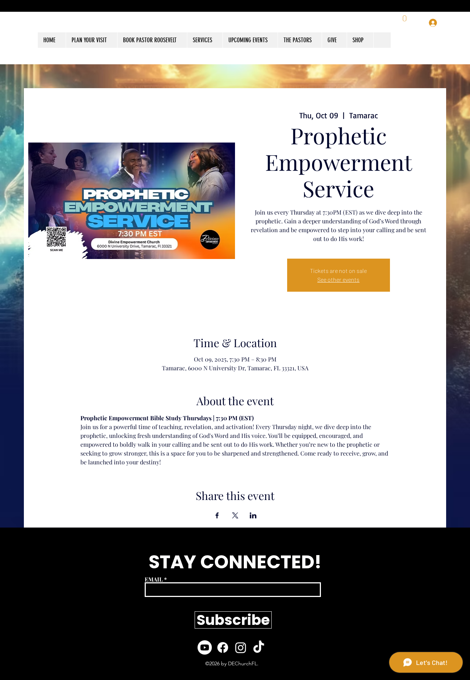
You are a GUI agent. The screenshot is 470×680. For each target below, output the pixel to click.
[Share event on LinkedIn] (253, 515)
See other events (338, 279)
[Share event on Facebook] (217, 515)
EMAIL (154, 579)
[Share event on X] (235, 515)
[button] (360, 40)
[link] (405, 23)
